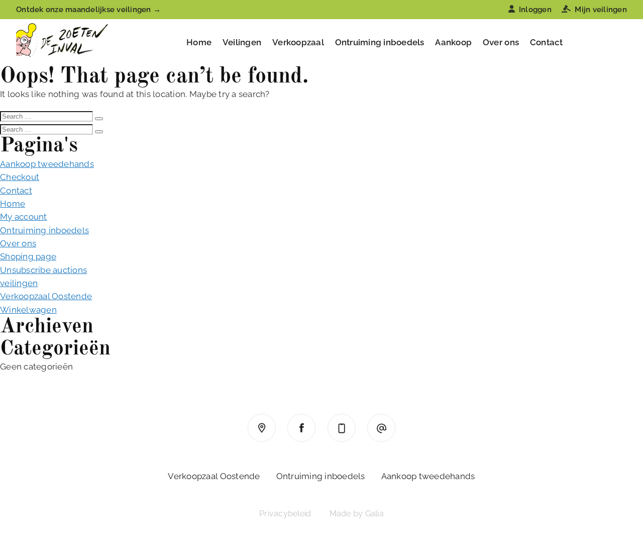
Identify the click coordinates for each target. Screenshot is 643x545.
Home (198, 42)
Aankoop (453, 42)
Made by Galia (357, 513)
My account (23, 217)
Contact (546, 42)
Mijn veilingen (601, 9)
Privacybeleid (285, 513)
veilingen (19, 283)
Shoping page (28, 256)
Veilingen (242, 42)
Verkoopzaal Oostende (46, 296)
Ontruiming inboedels (379, 42)
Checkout (19, 177)
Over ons (501, 42)
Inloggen (535, 9)
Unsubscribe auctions (43, 270)
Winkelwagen (28, 310)
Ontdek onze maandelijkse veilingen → (88, 9)
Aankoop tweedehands (47, 164)
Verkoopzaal (298, 42)
